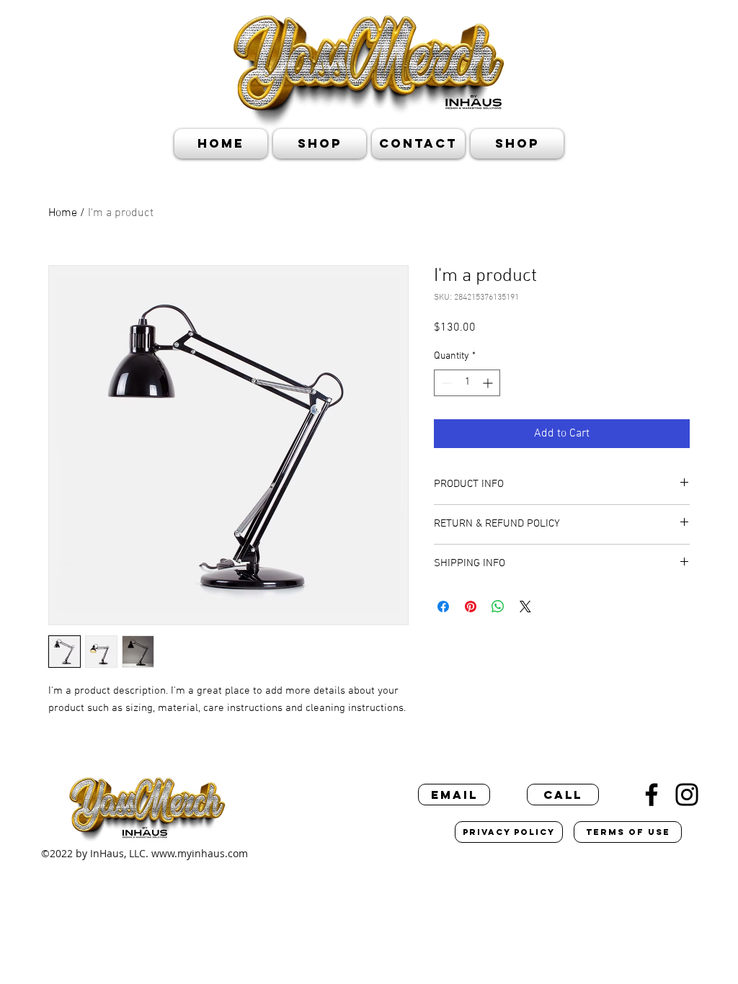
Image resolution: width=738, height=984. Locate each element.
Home (62, 213)
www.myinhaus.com (199, 853)
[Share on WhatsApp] (498, 606)
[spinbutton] (467, 382)
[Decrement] (445, 382)
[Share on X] (525, 606)
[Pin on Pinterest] (470, 606)
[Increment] (489, 382)
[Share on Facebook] (443, 606)
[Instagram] (687, 794)
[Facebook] (651, 794)
